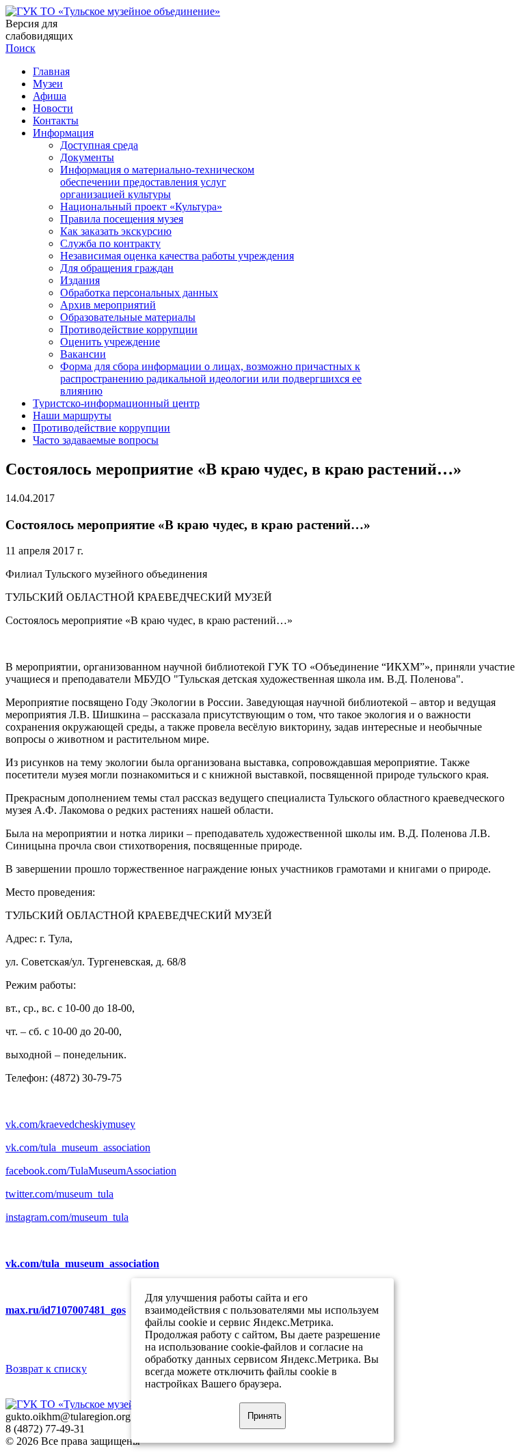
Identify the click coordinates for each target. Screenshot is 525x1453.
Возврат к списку (46, 1368)
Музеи (48, 83)
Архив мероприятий (108, 305)
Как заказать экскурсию (116, 231)
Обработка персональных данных (139, 292)
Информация (63, 133)
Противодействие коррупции (129, 329)
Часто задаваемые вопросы (96, 440)
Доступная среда (99, 145)
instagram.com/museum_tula (67, 1217)
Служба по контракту (110, 243)
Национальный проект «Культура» (141, 206)
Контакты (56, 120)
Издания (80, 280)
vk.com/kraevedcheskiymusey (70, 1124)
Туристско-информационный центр (116, 403)
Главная (51, 71)
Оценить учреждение (110, 342)
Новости (53, 108)
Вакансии (83, 354)
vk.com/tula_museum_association (77, 1147)
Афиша (49, 96)
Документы (87, 157)
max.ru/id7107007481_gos (65, 1310)
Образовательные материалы (128, 317)
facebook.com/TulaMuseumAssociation (90, 1170)
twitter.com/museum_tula (59, 1194)
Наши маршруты (72, 415)
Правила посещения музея (121, 219)
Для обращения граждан (117, 268)
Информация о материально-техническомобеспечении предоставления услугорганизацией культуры (157, 182)
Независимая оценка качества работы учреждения (177, 256)
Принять (264, 1416)
